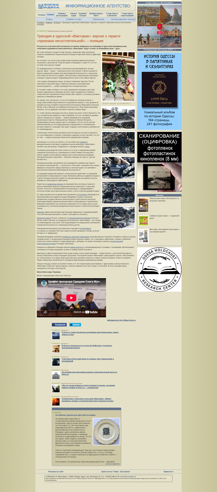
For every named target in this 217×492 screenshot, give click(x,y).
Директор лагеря (44, 218)
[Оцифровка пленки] (159, 191)
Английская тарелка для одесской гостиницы (75, 415)
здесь (87, 147)
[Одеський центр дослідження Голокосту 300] (159, 291)
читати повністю (113, 464)
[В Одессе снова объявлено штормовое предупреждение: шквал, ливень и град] (56, 335)
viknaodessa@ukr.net (128, 476)
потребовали (85, 228)
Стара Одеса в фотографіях (127, 15)
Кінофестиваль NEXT (96, 15)
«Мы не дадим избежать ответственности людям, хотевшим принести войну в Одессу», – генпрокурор (88, 386)
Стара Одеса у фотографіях (159, 2)
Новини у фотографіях (62, 15)
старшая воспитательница (79, 218)
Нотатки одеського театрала (123, 19)
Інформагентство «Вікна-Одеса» (121, 320)
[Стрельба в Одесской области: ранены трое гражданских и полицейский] (56, 362)
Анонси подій (73, 15)
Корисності (168, 472)
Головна (41, 15)
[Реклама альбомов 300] (159, 129)
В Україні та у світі (73, 19)
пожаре (83, 142)
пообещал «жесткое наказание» (76, 237)
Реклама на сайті (55, 472)
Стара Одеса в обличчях (112, 15)
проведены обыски (55, 184)
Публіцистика (98, 19)
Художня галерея (83, 15)
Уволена (40, 212)
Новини (50, 15)
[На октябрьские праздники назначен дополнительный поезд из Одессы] (56, 375)
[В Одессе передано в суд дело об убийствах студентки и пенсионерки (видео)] (56, 348)
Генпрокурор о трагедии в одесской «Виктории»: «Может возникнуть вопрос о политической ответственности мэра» (88, 400)
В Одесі (49, 19)
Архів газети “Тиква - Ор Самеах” (115, 472)
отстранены (82, 195)
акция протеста (77, 247)
